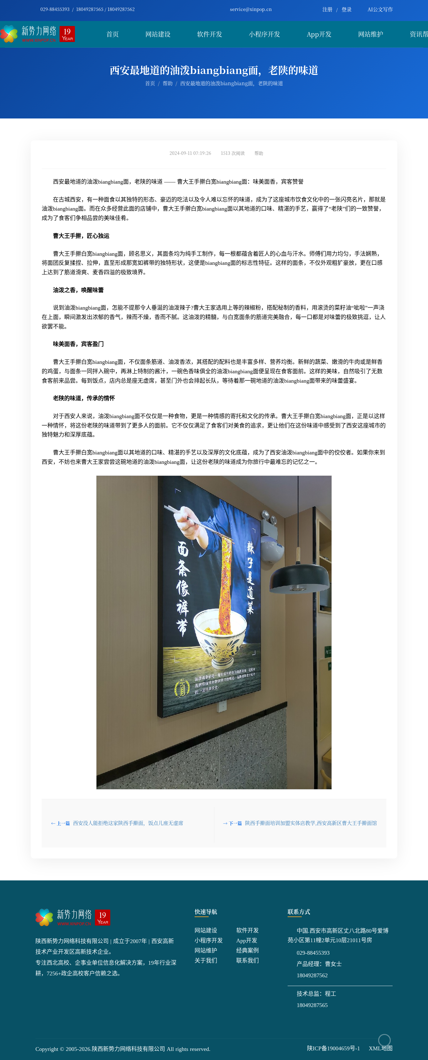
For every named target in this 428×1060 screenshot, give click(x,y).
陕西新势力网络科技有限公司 (128, 1049)
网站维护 (370, 34)
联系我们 (247, 961)
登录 (347, 9)
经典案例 (247, 950)
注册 (327, 9)
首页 (112, 34)
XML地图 (381, 1048)
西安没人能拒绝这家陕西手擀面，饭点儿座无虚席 (128, 823)
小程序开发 (264, 34)
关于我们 (206, 961)
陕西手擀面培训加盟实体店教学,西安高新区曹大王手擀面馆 (311, 823)
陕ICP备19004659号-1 (333, 1048)
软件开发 (209, 34)
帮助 (168, 83)
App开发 (319, 34)
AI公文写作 (380, 9)
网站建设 (157, 34)
